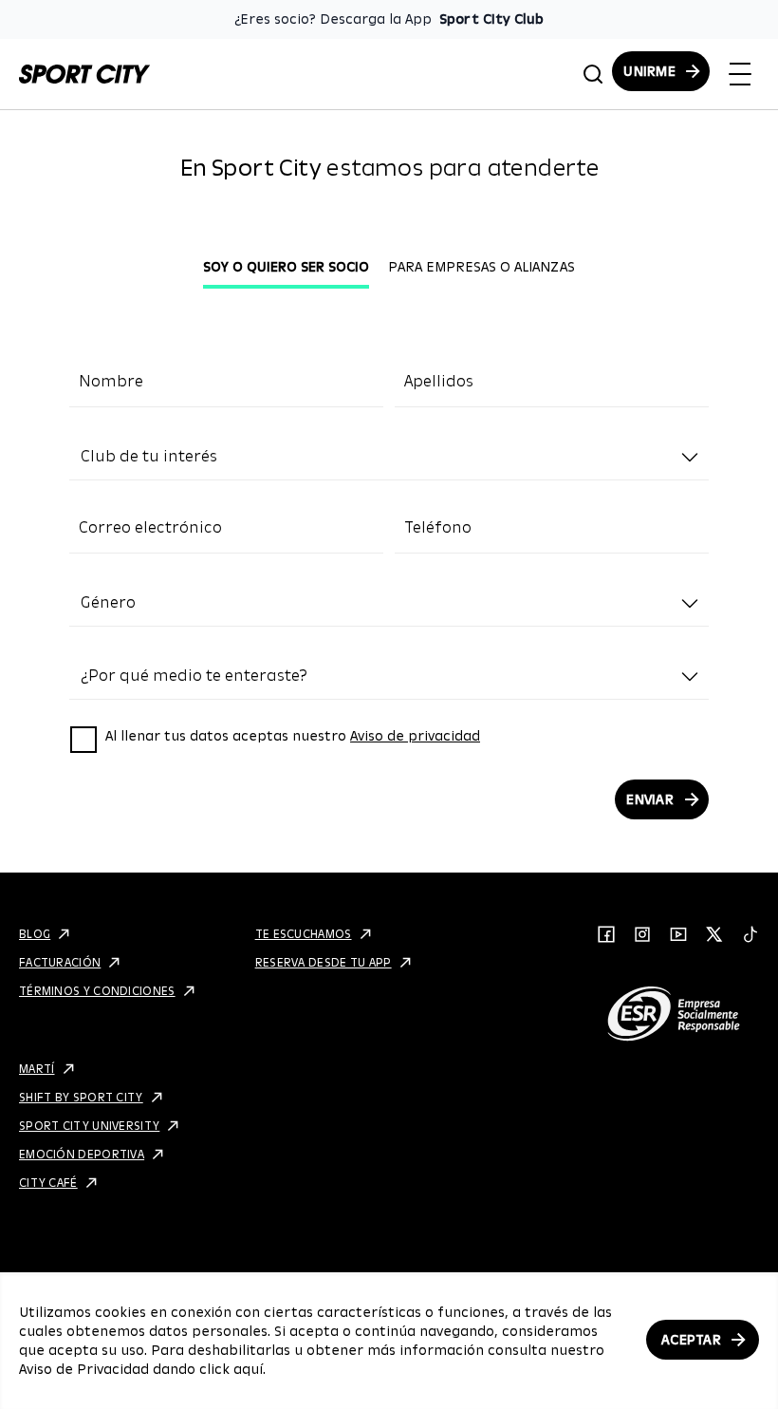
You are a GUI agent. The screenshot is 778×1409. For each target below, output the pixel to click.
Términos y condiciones (97, 991)
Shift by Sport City (81, 1097)
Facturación (60, 962)
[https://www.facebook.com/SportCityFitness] (606, 934)
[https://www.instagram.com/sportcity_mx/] (642, 934)
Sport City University (89, 1125)
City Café (48, 1182)
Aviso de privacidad (415, 735)
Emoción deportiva (81, 1154)
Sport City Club (491, 19)
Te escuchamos (303, 934)
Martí (37, 1068)
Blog (34, 934)
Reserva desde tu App (323, 962)
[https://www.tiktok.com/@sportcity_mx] (750, 934)
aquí (248, 1369)
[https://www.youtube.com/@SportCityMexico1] (678, 934)
